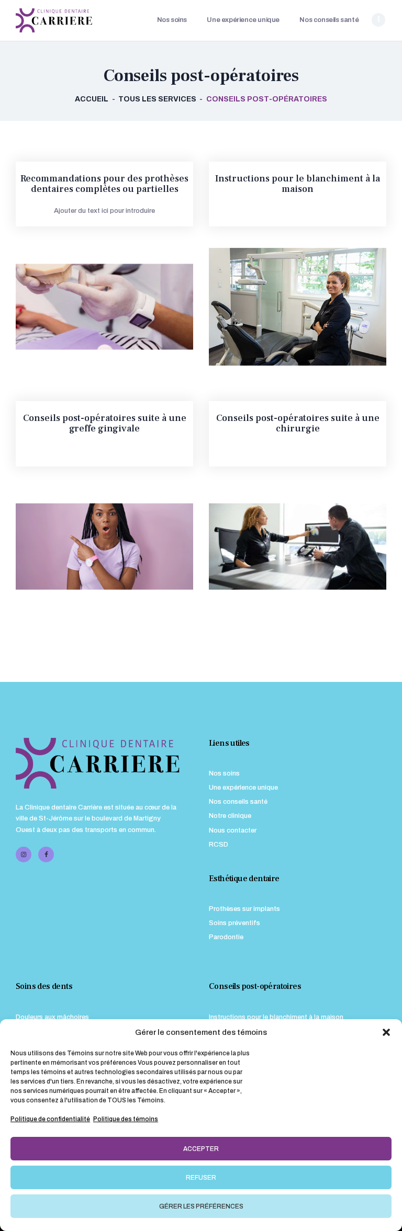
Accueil (91, 99)
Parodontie (226, 937)
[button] (386, 1032)
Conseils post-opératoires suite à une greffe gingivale (104, 423)
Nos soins (224, 773)
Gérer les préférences (201, 1206)
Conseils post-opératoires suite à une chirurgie (297, 423)
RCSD (218, 844)
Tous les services (157, 99)
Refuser (201, 1177)
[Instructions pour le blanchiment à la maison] (287, 307)
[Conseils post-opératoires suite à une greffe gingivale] (94, 546)
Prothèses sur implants (244, 909)
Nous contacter (232, 830)
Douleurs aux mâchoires (52, 1017)
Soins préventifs (234, 923)
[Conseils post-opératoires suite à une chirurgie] (287, 546)
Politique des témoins (125, 1119)
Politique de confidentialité (50, 1119)
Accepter (201, 1149)
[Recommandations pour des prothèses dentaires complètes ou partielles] (94, 307)
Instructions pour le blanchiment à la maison (297, 184)
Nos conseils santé (238, 801)
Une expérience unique (243, 787)
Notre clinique (230, 815)
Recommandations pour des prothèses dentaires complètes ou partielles (104, 184)
